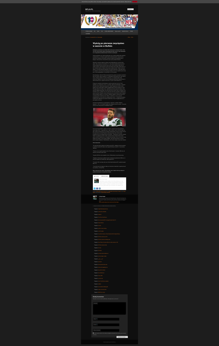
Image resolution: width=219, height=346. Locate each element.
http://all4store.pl (101, 272)
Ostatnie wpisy (105, 176)
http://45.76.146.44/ (101, 270)
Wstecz (128, 37)
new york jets (115, 191)
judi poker (100, 261)
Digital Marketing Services (103, 208)
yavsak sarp (100, 278)
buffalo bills (111, 191)
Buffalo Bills (98, 191)
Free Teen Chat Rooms (102, 217)
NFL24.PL (89, 9)
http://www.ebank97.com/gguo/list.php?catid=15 (107, 220)
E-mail (95, 324)
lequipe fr (100, 214)
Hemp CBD (100, 275)
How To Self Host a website (103, 281)
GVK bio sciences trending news (104, 239)
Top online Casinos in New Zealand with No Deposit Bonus (109, 233)
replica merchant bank (102, 289)
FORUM (131, 31)
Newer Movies (101, 222)
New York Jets (102, 191)
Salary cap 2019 (117, 31)
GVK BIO (100, 250)
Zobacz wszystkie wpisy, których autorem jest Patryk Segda (109, 202)
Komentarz (95, 303)
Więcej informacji (128, 1)
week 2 (120, 191)
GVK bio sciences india (102, 245)
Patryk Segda (100, 37)
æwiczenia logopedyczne (103, 267)
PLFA (102, 31)
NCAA (98, 31)
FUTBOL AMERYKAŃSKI (109, 31)
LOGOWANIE (88, 33)
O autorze (97, 176)
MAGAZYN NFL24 (125, 31)
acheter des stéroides (102, 211)
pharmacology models (102, 256)
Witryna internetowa (97, 330)
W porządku (135, 1)
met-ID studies (101, 231)
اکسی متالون (100, 258)
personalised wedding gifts (103, 286)
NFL (94, 31)
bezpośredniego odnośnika (105, 192)
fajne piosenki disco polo (102, 264)
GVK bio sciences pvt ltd (102, 236)
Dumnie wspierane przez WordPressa (109, 342)
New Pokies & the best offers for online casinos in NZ (108, 242)
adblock (99, 283)
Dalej (132, 37)
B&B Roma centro (101, 292)
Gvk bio (99, 247)
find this (99, 225)
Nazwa (95, 319)
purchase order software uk (103, 253)
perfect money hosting (102, 228)
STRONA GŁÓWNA (89, 31)
